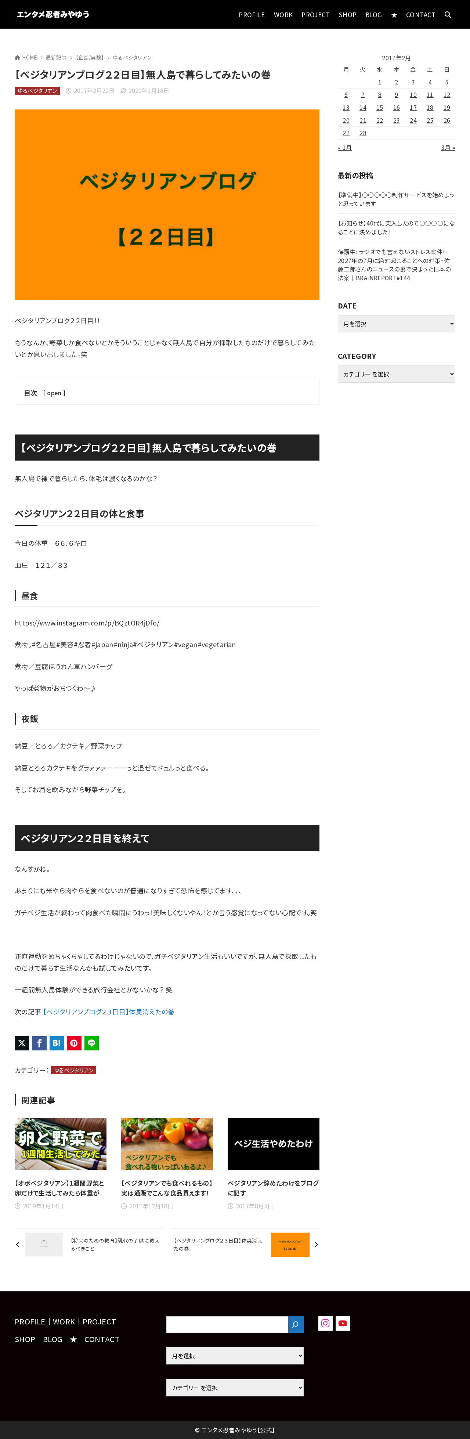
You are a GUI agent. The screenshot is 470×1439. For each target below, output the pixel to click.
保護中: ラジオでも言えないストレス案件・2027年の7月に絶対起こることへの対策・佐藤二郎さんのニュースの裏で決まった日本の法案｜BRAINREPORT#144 (394, 265)
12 (447, 94)
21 (362, 120)
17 (413, 107)
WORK (64, 1321)
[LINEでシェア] (91, 1043)
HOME (29, 57)
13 (346, 107)
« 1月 (345, 147)
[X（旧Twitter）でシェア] (22, 1043)
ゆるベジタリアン (132, 57)
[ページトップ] (453, 1422)
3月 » (448, 147)
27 (346, 133)
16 (396, 107)
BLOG (52, 1339)
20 (346, 120)
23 (396, 120)
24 (413, 120)
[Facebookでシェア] (39, 1043)
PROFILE (30, 1321)
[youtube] (343, 1323)
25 (430, 120)
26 (447, 120)
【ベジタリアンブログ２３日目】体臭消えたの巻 (109, 1011)
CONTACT (102, 1339)
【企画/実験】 (90, 57)
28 (362, 133)
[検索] (296, 1324)
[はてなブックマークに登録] (57, 1043)
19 (447, 107)
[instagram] (325, 1323)
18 (430, 107)
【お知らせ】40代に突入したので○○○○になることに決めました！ (396, 227)
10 (413, 94)
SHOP (25, 1339)
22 (379, 120)
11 (430, 94)
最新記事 (56, 57)
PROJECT (99, 1321)
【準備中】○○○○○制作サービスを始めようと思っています (396, 199)
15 (379, 107)
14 (362, 107)
